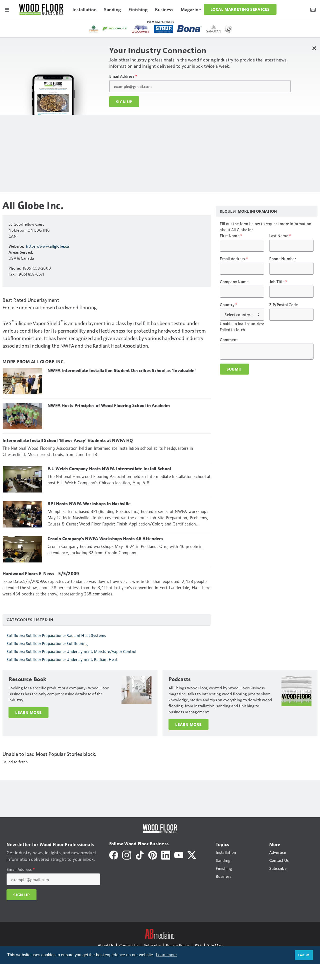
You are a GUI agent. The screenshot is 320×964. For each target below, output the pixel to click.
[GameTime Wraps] (228, 29)
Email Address (123, 76)
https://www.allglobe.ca (47, 246)
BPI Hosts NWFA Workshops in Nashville (89, 503)
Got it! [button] (304, 955)
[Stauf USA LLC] (163, 29)
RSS (198, 945)
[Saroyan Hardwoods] (213, 29)
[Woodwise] (141, 29)
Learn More (28, 712)
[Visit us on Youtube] (178, 854)
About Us (106, 945)
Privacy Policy (177, 945)
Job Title (278, 282)
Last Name (280, 236)
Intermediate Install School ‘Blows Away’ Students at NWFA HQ (67, 440)
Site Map (214, 945)
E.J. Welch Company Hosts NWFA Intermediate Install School (109, 469)
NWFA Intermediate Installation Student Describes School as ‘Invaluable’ (122, 370)
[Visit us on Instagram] (126, 854)
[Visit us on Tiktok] (139, 854)
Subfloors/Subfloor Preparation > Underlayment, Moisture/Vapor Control (71, 651)
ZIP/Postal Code (283, 305)
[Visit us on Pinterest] (152, 854)
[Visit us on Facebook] (113, 854)
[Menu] (7, 9)
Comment (229, 340)
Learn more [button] (166, 955)
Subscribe (152, 945)
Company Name (234, 282)
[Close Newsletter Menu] (314, 48)
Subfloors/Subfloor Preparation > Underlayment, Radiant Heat (62, 659)
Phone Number (282, 259)
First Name (231, 236)
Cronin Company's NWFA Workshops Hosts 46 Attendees (106, 538)
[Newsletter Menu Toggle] (313, 9)
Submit (234, 369)
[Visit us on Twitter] (191, 854)
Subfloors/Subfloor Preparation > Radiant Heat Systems (56, 635)
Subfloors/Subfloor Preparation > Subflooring (47, 643)
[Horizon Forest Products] (93, 29)
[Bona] (189, 28)
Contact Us (128, 945)
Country (228, 305)
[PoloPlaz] (115, 28)
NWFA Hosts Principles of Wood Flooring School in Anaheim (109, 405)
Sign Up (124, 101)
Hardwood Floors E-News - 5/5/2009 (40, 573)
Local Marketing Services (240, 9)
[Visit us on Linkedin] (165, 854)
